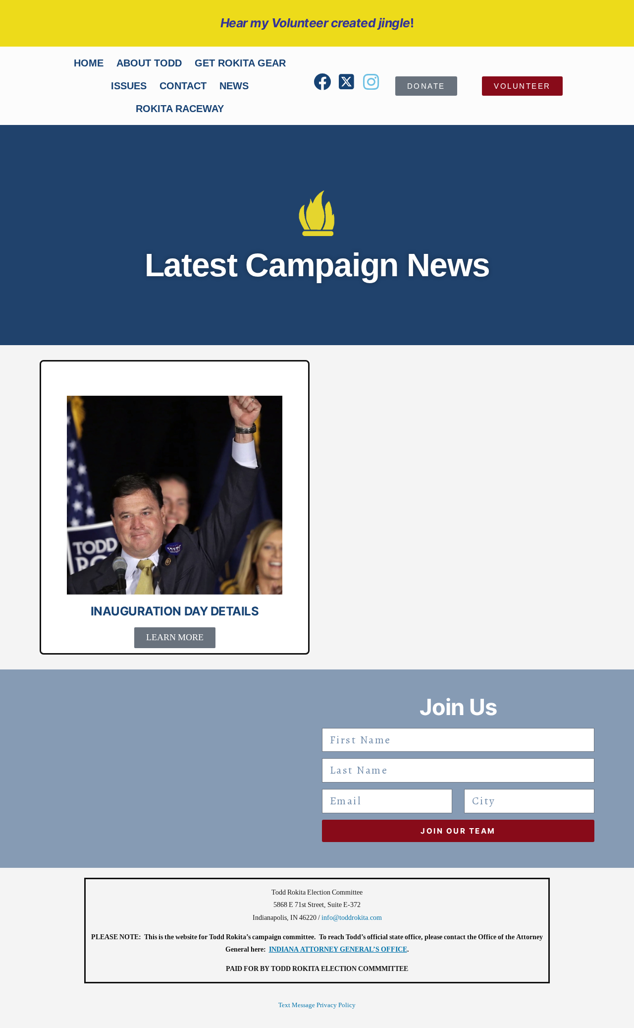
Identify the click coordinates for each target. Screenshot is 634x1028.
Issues (129, 85)
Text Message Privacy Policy (317, 1005)
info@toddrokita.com (351, 917)
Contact (183, 85)
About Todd (149, 63)
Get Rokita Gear (240, 63)
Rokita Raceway (180, 108)
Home (89, 63)
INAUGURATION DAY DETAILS (175, 611)
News (234, 85)
